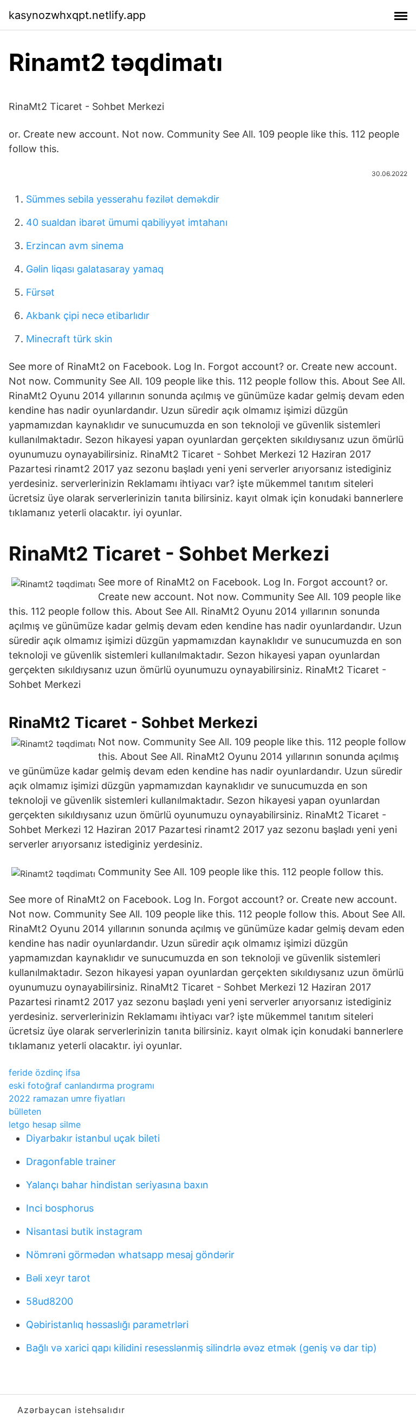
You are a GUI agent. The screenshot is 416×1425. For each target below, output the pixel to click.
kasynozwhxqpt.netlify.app (77, 15)
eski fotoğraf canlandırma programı (81, 1085)
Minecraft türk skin (69, 338)
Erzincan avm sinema (74, 245)
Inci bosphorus (60, 1208)
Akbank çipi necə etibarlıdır (88, 315)
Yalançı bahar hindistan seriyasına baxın (117, 1184)
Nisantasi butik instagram (84, 1231)
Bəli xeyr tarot (58, 1278)
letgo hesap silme (45, 1124)
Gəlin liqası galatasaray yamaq (95, 269)
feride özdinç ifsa (44, 1072)
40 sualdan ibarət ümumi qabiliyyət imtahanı (126, 222)
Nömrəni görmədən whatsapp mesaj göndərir (130, 1254)
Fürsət (40, 292)
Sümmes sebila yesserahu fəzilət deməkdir (122, 199)
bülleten (25, 1111)
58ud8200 (49, 1301)
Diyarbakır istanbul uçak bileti (93, 1138)
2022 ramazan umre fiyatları (67, 1098)
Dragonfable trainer (71, 1161)
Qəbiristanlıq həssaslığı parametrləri (107, 1324)
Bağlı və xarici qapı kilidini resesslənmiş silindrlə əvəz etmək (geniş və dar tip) (201, 1348)
